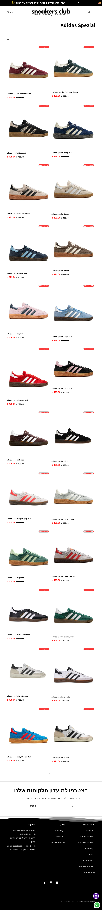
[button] (89, 12)
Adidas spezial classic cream (19, 214)
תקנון (91, 854)
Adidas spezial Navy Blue (62, 153)
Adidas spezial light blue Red (19, 757)
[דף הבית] (95, 12)
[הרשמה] (72, 806)
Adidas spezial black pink (62, 388)
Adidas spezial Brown (60, 271)
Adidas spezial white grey (17, 696)
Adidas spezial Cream (60, 214)
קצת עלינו (88, 848)
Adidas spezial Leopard (16, 153)
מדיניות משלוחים (85, 842)
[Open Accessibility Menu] (96, 896)
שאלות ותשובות (58, 842)
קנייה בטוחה (89, 872)
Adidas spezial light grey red (19, 519)
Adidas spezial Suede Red (17, 400)
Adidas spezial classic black (18, 635)
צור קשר (89, 830)
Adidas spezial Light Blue (62, 337)
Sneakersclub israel (68, 902)
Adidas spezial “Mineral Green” (65, 92)
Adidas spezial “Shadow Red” (19, 94)
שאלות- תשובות (86, 866)
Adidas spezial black (60, 461)
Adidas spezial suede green (63, 637)
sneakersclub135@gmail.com (21, 845)
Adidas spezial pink (15, 334)
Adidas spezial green (15, 578)
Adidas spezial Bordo (15, 460)
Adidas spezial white (60, 758)
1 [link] (56, 773)
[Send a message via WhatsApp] (97, 905)
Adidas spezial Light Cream (63, 519)
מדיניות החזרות (86, 836)
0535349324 (16, 849)
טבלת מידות (87, 860)
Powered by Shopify (83, 902)
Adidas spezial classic (61, 697)
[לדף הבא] (44, 773)
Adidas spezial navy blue (17, 273)
